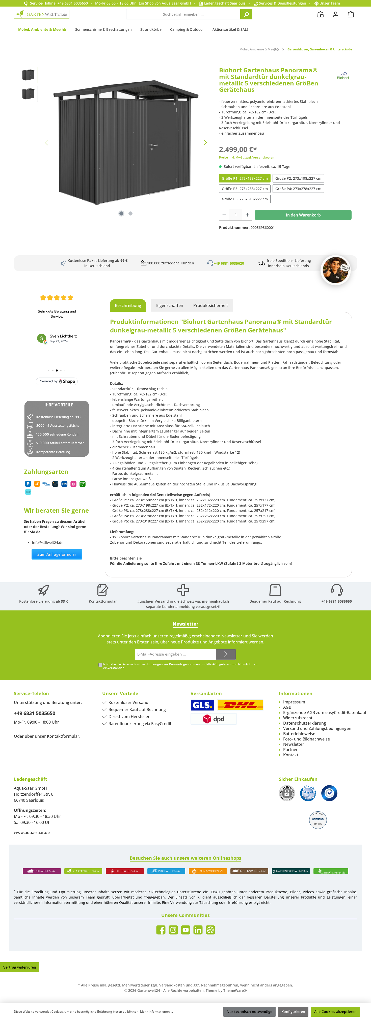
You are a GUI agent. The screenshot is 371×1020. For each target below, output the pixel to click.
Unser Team (330, 3)
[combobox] (183, 14)
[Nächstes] (205, 142)
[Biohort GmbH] (343, 82)
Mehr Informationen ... (156, 1011)
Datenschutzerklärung (304, 723)
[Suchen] (246, 14)
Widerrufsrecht (297, 718)
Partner (290, 749)
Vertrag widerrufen (19, 967)
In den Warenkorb (303, 215)
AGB (215, 664)
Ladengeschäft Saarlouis (224, 3)
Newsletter (293, 744)
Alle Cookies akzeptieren (335, 1011)
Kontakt (290, 755)
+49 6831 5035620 (229, 263)
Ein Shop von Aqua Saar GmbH (165, 3)
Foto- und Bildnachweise (306, 739)
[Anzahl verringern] (224, 215)
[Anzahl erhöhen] (247, 215)
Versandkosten (172, 985)
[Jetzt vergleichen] (320, 14)
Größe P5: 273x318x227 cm (245, 199)
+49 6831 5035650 (337, 601)
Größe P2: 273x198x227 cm (298, 178)
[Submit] (226, 654)
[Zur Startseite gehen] (41, 14)
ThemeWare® (235, 990)
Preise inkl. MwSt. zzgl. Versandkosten (246, 157)
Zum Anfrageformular (56, 554)
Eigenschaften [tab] (169, 305)
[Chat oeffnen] (335, 270)
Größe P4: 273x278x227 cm (298, 188)
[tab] (128, 305)
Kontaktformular (103, 601)
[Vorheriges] (46, 142)
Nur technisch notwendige (249, 1011)
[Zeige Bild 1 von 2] (121, 213)
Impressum (294, 702)
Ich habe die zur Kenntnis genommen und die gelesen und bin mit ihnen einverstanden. (180, 666)
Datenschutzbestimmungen (142, 664)
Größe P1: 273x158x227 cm (245, 178)
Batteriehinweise (299, 733)
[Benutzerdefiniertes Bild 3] (329, 793)
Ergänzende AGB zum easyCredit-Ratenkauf (324, 712)
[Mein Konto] (335, 14)
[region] (114, 142)
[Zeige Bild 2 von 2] (130, 213)
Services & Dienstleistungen (282, 3)
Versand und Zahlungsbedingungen (317, 728)
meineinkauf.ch (215, 601)
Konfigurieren (293, 1011)
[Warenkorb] (350, 14)
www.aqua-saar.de (32, 832)
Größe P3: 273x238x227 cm (245, 188)
